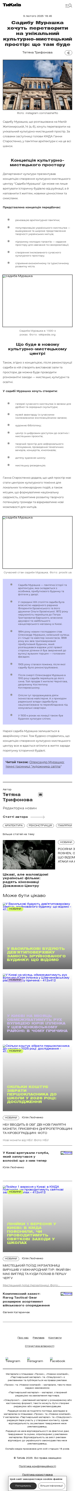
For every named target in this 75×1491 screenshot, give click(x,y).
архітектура (14, 826)
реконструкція (40, 826)
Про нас (23, 1338)
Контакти (55, 1338)
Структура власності (39, 1346)
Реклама (38, 1338)
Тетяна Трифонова (37, 52)
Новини (66, 842)
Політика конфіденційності (37, 1466)
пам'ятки (65, 826)
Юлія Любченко (32, 1118)
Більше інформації (51, 1486)
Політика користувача (37, 1475)
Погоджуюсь (23, 1486)
